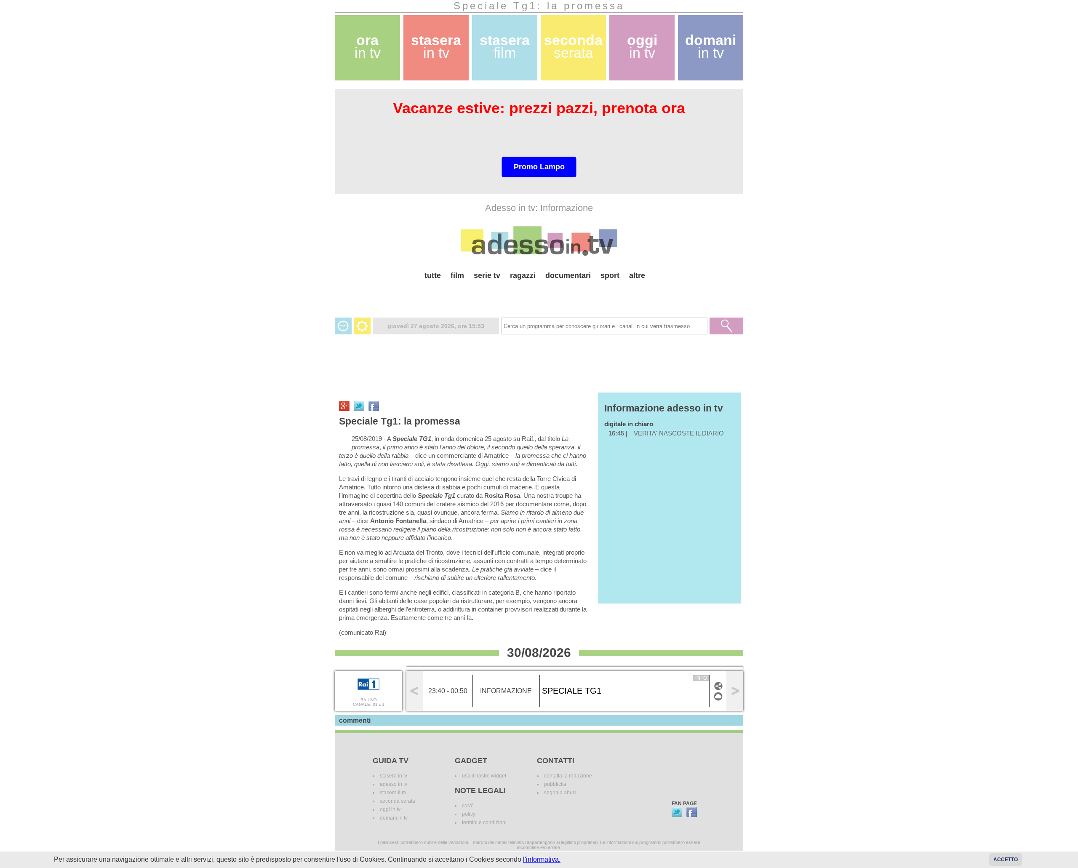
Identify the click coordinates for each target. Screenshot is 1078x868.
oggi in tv (390, 809)
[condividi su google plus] (344, 406)
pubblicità (555, 784)
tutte (432, 275)
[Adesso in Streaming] (718, 700)
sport (609, 275)
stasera (436, 46)
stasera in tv (393, 776)
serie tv (487, 275)
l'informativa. (541, 859)
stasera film (393, 793)
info (701, 678)
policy (468, 814)
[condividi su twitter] (359, 406)
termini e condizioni (484, 822)
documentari (568, 275)
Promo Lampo (539, 167)
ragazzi (523, 275)
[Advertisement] (539, 295)
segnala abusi (560, 793)
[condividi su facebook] (373, 406)
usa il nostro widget (484, 776)
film (457, 275)
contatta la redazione (568, 776)
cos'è (468, 806)
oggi (642, 46)
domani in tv (394, 818)
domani (710, 46)
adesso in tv (393, 784)
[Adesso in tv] (539, 241)
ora (368, 46)
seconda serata (397, 801)
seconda (573, 46)
